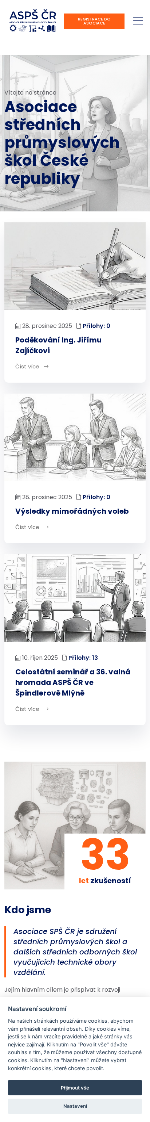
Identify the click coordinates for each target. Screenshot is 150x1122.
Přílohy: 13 (83, 658)
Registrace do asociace (94, 21)
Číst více (28, 366)
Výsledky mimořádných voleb (72, 511)
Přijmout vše (75, 1088)
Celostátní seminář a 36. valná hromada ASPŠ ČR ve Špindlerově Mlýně (72, 682)
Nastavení (75, 1106)
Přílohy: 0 (96, 326)
